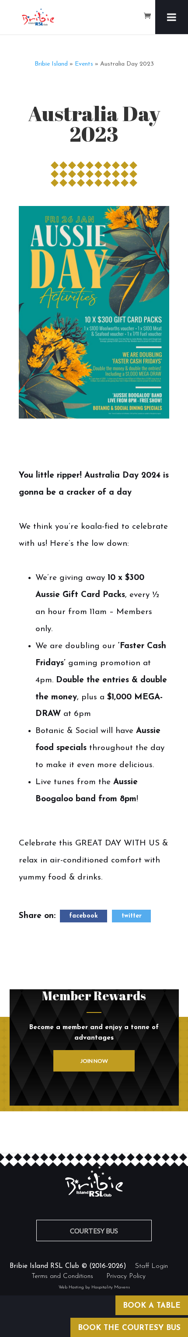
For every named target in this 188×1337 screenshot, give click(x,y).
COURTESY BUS (94, 1231)
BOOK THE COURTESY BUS (129, 1328)
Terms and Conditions (62, 1276)
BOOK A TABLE (152, 1305)
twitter (132, 916)
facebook (83, 916)
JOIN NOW (94, 1061)
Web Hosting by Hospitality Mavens (94, 1287)
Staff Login (151, 1266)
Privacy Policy (126, 1276)
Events (84, 64)
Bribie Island (51, 64)
